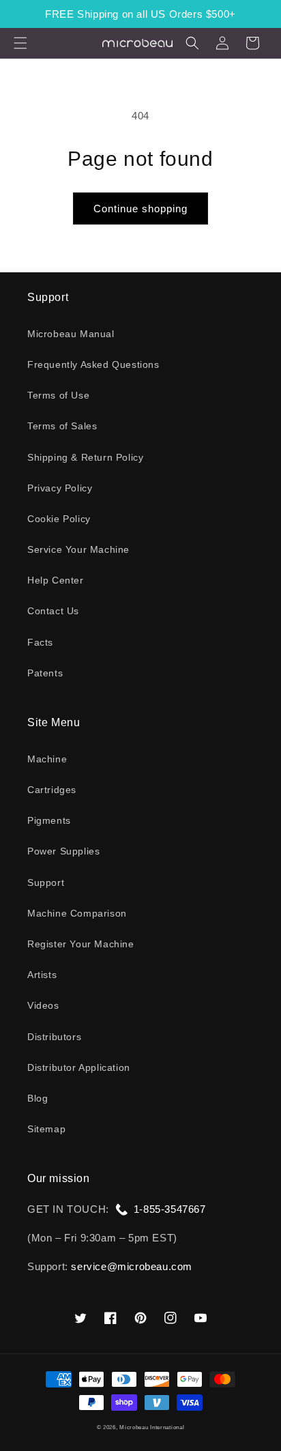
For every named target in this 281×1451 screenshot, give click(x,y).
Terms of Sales (62, 425)
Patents (45, 672)
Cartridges (51, 789)
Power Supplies (63, 851)
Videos (43, 1005)
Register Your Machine (80, 943)
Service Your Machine (78, 549)
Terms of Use (58, 395)
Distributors (54, 1036)
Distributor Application (78, 1067)
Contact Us (53, 610)
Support (45, 882)
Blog (37, 1098)
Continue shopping (140, 208)
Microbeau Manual (71, 333)
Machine (47, 758)
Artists (42, 974)
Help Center (55, 580)
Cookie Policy (59, 518)
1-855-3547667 (170, 1209)
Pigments (49, 820)
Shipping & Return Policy (85, 457)
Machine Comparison (77, 913)
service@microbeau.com (131, 1266)
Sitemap (46, 1128)
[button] (20, 43)
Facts (40, 642)
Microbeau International (151, 1427)
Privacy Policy (59, 488)
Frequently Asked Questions (93, 364)
